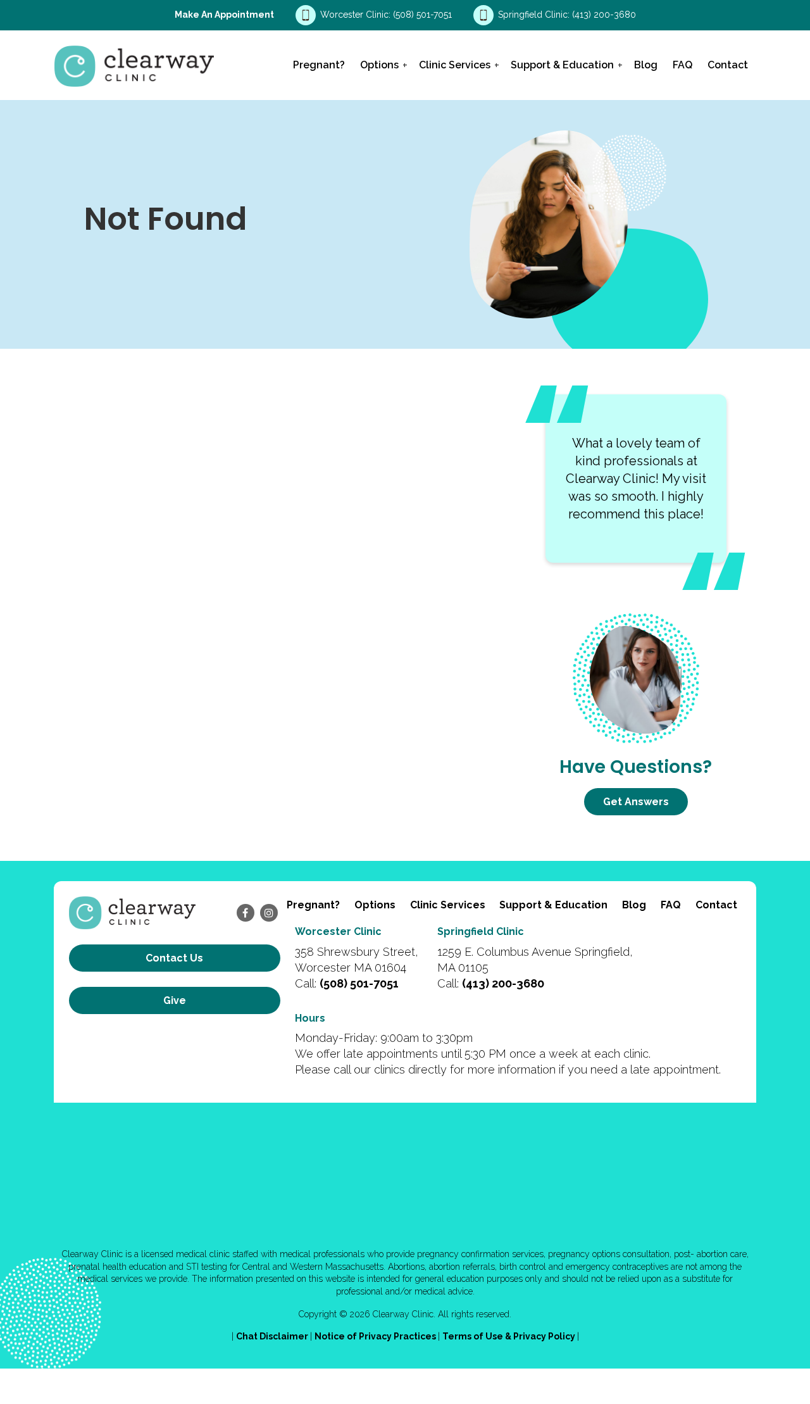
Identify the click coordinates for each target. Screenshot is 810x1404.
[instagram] (269, 913)
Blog (645, 65)
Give (174, 1000)
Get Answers (636, 802)
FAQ (682, 65)
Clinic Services (454, 65)
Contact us (174, 958)
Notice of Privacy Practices (376, 1336)
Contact (727, 65)
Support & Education (562, 65)
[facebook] (245, 913)
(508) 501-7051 (423, 14)
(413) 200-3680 (604, 14)
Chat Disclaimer (273, 1336)
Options (379, 65)
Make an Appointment (224, 14)
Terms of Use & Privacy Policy (509, 1336)
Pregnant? (319, 65)
